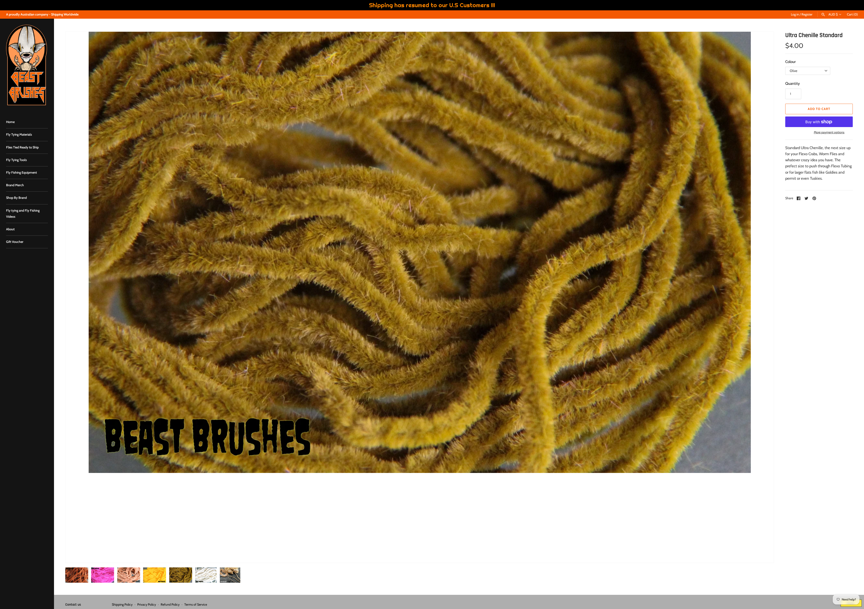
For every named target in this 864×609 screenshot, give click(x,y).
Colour (790, 61)
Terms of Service (195, 604)
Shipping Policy (122, 604)
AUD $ (833, 14)
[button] (75, 297)
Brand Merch (15, 185)
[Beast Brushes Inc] (27, 65)
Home (10, 122)
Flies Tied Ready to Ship (22, 147)
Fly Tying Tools (16, 160)
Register (806, 14)
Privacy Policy (146, 604)
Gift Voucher (14, 242)
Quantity (792, 83)
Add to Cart (819, 109)
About (10, 229)
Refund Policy (170, 604)
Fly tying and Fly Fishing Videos (23, 213)
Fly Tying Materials (19, 134)
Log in (795, 14)
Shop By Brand (16, 198)
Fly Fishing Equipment (21, 172)
